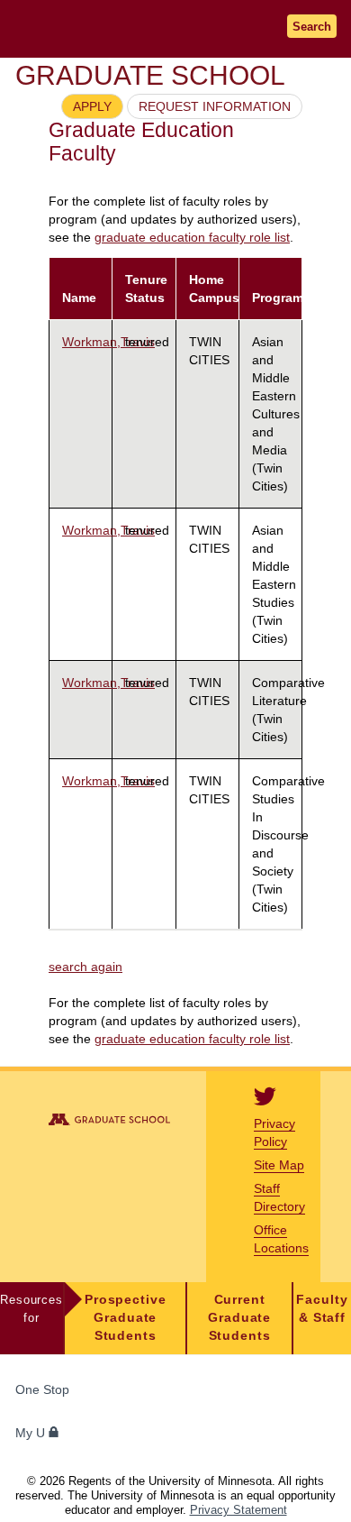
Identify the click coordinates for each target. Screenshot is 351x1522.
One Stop (42, 1390)
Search (311, 26)
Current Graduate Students (239, 1318)
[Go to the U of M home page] (126, 28)
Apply (92, 106)
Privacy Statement (238, 1510)
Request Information (215, 106)
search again (85, 966)
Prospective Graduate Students (125, 1318)
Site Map (279, 1165)
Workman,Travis (108, 342)
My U (32, 1433)
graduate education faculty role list (192, 237)
